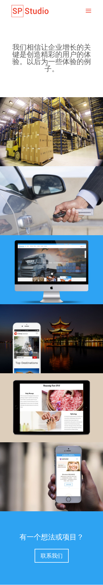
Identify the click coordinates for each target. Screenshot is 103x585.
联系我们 (52, 556)
